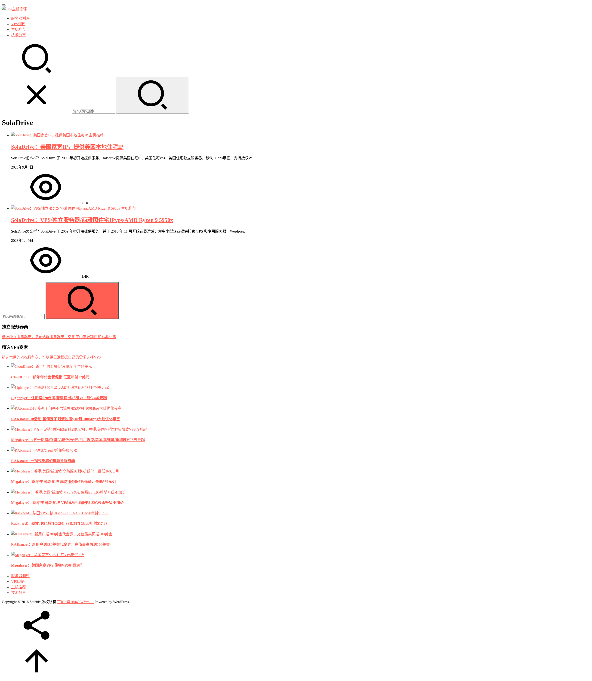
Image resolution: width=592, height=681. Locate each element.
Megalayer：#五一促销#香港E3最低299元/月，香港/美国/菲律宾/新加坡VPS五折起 (78, 440)
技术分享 (18, 35)
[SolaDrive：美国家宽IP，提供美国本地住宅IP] (50, 135)
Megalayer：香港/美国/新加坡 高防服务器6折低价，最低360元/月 (64, 482)
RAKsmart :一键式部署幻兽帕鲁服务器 (43, 461)
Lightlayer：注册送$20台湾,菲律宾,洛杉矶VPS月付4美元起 (59, 398)
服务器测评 (20, 18)
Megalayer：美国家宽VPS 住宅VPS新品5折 (46, 565)
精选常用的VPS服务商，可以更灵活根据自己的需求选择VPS (51, 357)
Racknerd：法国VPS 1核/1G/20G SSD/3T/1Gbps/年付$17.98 (59, 523)
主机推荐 (18, 29)
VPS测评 (18, 24)
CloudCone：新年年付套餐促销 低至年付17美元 (50, 377)
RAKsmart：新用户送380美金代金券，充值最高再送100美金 (60, 544)
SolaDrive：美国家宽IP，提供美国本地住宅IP (67, 147)
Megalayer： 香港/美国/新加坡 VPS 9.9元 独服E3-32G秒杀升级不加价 (67, 503)
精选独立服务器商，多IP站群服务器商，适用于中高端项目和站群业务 (59, 337)
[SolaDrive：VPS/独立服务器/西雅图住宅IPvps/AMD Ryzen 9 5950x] (66, 208)
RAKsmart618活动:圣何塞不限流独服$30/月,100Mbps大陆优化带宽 (65, 419)
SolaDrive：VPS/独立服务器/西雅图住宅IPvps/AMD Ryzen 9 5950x (92, 220)
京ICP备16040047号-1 (74, 602)
